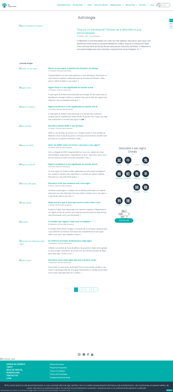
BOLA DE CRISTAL (14, 370)
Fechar (169, 390)
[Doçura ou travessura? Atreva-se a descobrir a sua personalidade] (31, 26)
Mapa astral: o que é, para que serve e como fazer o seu (74, 202)
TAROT (9, 367)
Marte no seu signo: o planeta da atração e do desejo (73, 68)
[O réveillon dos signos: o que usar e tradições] (23, 222)
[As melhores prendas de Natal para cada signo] (32, 242)
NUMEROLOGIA (13, 373)
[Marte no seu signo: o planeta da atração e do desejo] (28, 68)
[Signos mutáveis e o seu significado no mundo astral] (27, 107)
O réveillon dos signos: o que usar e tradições (69, 221)
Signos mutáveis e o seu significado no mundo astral (72, 106)
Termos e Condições (57, 371)
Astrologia (77, 5)
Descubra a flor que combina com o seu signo (69, 183)
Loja (152, 5)
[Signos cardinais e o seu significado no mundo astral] (27, 164)
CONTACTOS (12, 375)
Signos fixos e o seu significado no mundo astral (70, 87)
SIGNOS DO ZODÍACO (15, 364)
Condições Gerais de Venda (60, 378)
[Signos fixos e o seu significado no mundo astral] (25, 88)
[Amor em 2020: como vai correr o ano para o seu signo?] (26, 145)
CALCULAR (124, 220)
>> (96, 290)
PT (171, 20)
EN (171, 27)
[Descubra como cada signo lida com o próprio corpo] (25, 260)
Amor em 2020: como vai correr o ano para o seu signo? (74, 145)
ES (171, 23)
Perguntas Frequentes (58, 368)
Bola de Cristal (101, 5)
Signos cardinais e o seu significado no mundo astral (72, 164)
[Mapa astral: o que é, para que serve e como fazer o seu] (25, 203)
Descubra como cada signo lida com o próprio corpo (72, 260)
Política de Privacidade (58, 374)
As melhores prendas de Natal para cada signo (70, 241)
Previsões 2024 (63, 5)
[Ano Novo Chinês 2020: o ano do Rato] (25, 126)
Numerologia (115, 5)
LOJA (8, 378)
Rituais (142, 5)
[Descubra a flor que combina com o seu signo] (27, 183)
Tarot (89, 5)
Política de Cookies (76, 390)
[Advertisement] (132, 108)
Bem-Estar (130, 5)
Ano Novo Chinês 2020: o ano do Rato (65, 126)
